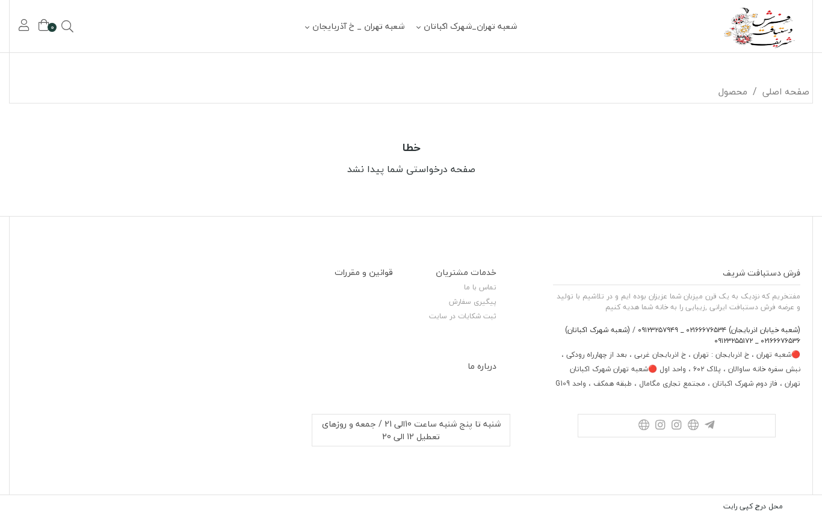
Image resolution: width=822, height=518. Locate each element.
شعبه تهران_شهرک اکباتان (470, 26)
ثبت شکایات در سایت (462, 316)
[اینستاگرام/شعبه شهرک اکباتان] (660, 425)
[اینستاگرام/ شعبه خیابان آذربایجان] (677, 425)
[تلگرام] (709, 425)
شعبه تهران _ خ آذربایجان (358, 26)
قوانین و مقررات (364, 272)
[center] (84, 26)
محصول (732, 91)
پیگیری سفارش (472, 301)
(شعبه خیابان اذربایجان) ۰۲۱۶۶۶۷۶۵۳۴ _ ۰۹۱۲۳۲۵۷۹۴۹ (717, 330)
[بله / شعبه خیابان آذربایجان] (693, 425)
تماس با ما (480, 287)
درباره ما (482, 366)
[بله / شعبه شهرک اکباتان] (643, 425)
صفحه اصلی (785, 91)
